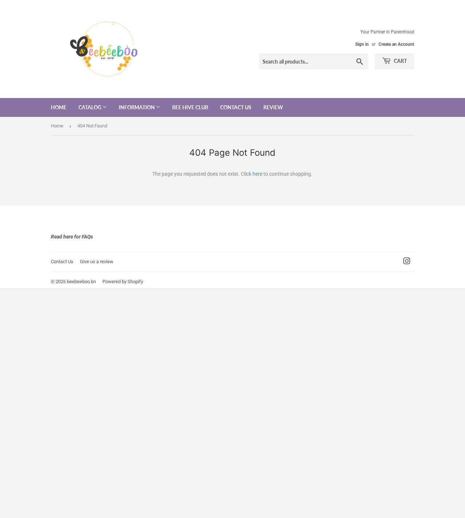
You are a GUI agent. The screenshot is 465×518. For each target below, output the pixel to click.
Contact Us (235, 107)
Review (273, 107)
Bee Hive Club (190, 107)
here (257, 174)
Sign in (362, 44)
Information (137, 107)
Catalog (90, 107)
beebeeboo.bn (81, 281)
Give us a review (96, 261)
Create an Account (396, 44)
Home (58, 107)
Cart (400, 61)
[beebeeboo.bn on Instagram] (407, 262)
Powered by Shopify (122, 281)
